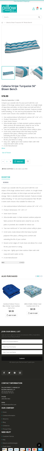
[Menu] (41, 8)
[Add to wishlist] (28, 161)
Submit (22, 358)
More (3, 148)
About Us (5, 419)
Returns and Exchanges (10, 443)
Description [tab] (6, 177)
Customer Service (8, 436)
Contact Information (9, 415)
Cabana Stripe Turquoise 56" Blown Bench (19, 87)
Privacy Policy (7, 429)
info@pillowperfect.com (9, 404)
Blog (4, 422)
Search (39, 17)
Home (2, 22)
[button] (36, 276)
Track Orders (7, 446)
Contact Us (6, 425)
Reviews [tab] (5, 182)
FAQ (4, 440)
